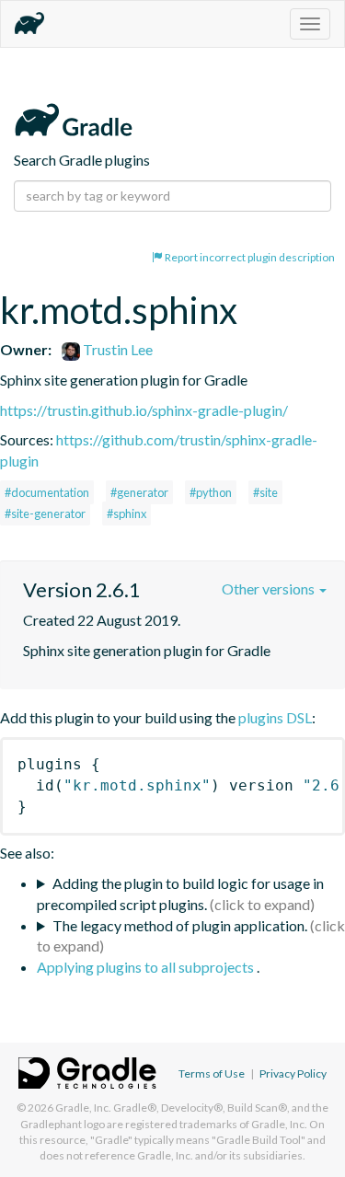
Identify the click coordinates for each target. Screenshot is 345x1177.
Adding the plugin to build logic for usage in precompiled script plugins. (180, 893)
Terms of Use (211, 1073)
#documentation (47, 492)
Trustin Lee (116, 349)
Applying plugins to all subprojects (147, 966)
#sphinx (126, 513)
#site (265, 492)
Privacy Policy (293, 1073)
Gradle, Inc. (83, 1107)
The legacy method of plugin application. (179, 925)
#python (211, 492)
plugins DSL (275, 717)
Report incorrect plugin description (249, 257)
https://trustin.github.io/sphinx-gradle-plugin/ (144, 410)
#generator (139, 492)
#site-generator (45, 513)
